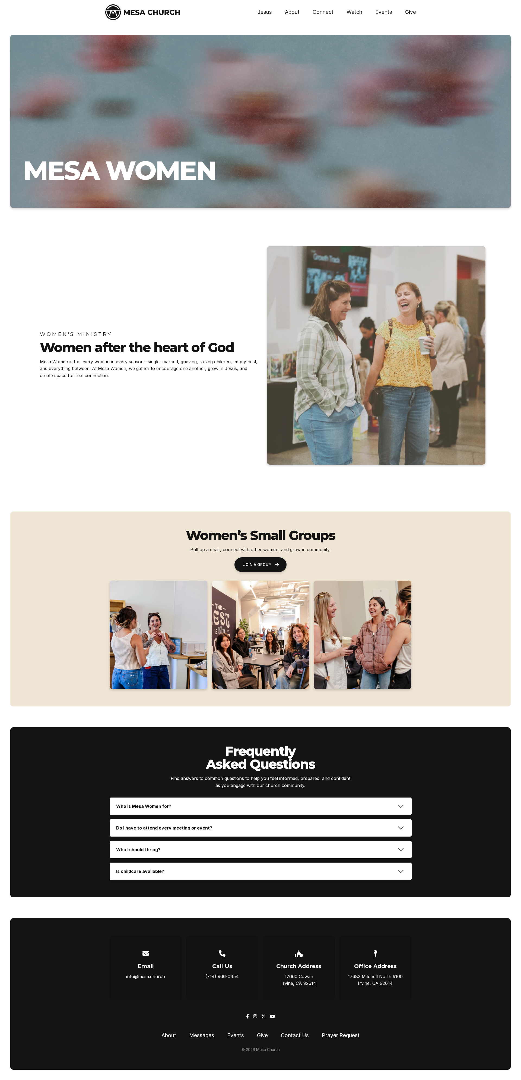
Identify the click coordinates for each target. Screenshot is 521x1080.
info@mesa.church (145, 976)
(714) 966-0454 (222, 976)
